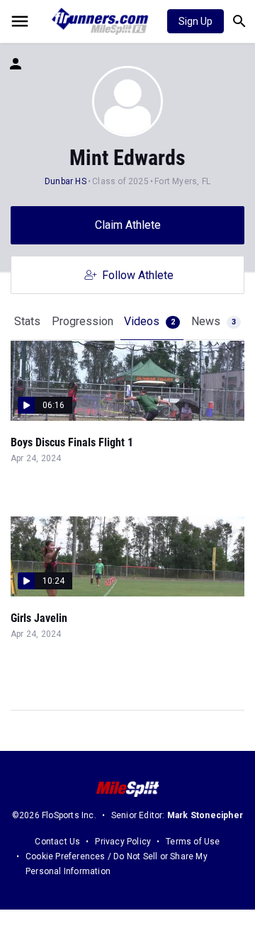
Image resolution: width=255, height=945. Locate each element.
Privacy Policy (123, 842)
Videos (149, 321)
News (213, 321)
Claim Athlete (128, 225)
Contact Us (57, 842)
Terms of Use (193, 842)
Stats (27, 321)
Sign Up (195, 21)
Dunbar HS (65, 181)
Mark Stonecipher (205, 815)
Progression (82, 321)
